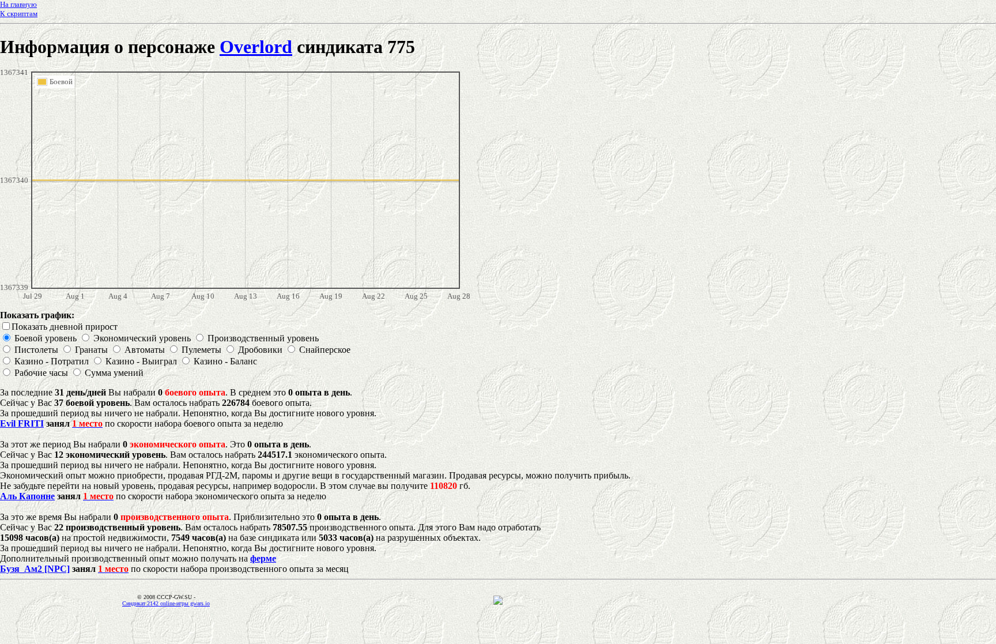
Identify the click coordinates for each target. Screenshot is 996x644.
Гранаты (91, 350)
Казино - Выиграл (141, 361)
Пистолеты (36, 350)
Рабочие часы (41, 373)
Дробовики (260, 350)
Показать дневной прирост (65, 327)
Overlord (256, 46)
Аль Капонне (27, 496)
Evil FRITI (22, 423)
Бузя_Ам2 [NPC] (35, 569)
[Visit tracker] (498, 602)
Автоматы (144, 350)
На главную (18, 4)
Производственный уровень (263, 338)
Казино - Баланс (225, 361)
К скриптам (18, 13)
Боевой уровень (45, 338)
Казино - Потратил (51, 361)
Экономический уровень (142, 338)
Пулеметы (201, 350)
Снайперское (324, 350)
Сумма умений (114, 373)
